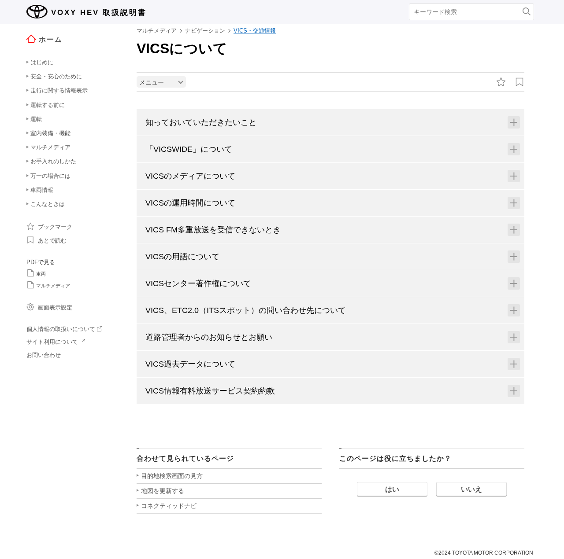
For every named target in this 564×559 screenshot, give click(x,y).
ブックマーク (55, 227)
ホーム (51, 39)
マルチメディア (53, 285)
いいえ (471, 489)
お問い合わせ (43, 355)
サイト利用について (52, 341)
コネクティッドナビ (169, 505)
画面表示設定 (55, 307)
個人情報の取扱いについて (60, 329)
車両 (41, 273)
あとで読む (52, 240)
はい (392, 489)
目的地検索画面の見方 (172, 475)
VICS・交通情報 (255, 30)
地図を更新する (162, 490)
